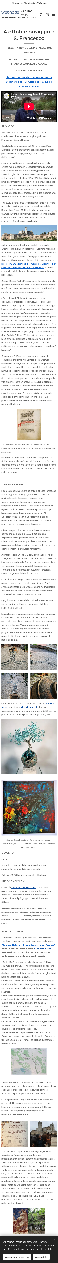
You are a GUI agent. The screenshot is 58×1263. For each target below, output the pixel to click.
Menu (54, 14)
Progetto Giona (42, 948)
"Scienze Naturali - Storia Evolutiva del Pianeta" (28, 945)
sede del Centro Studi (23, 887)
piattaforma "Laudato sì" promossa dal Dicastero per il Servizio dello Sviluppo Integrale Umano (29, 82)
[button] (41, 14)
